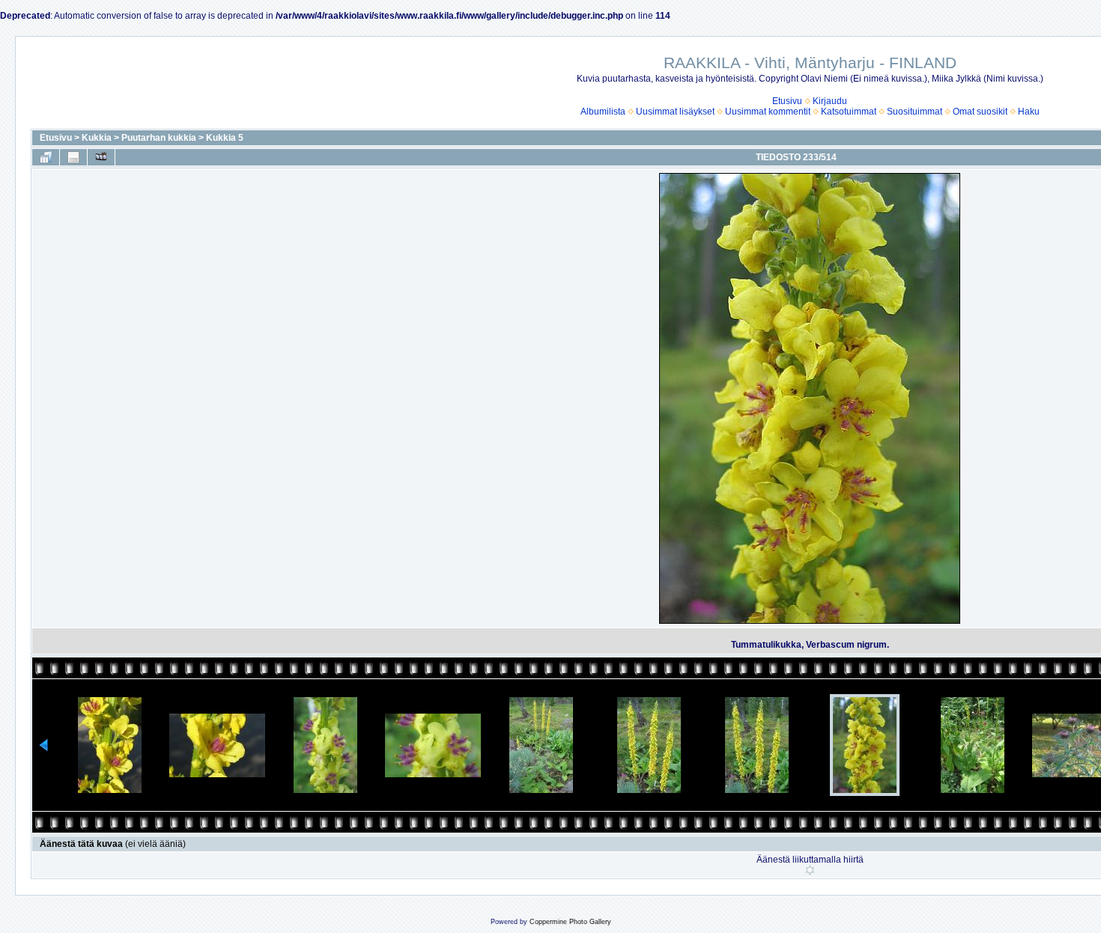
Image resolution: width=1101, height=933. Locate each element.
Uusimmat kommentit (767, 111)
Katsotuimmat (848, 111)
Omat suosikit (980, 111)
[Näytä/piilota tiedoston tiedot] (73, 157)
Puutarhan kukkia (158, 138)
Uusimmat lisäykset (675, 111)
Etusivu (787, 101)
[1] (810, 870)
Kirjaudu (830, 101)
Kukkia (97, 138)
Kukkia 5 (224, 138)
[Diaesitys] (101, 157)
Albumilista (602, 111)
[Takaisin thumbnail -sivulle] (45, 157)
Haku (1029, 111)
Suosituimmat (914, 111)
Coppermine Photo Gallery (570, 922)
